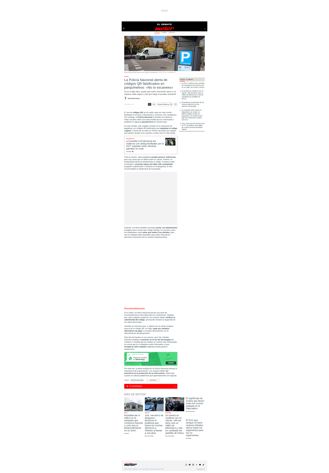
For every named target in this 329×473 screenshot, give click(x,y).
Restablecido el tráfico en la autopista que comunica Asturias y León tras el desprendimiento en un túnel (133, 423)
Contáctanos (135, 469)
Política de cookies (159, 469)
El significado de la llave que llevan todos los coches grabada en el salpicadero (195, 403)
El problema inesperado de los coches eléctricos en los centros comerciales (193, 104)
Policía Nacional (137, 380)
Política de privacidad (150, 469)
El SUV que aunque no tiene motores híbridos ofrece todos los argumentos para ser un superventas (194, 428)
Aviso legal (141, 469)
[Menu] (123, 25)
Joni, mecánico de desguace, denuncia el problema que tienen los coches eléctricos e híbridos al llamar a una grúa (154, 424)
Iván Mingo (128, 151)
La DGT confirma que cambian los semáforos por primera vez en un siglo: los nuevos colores (193, 85)
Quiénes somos (128, 469)
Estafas (153, 380)
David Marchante (134, 98)
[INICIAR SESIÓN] (205, 29)
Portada (157, 32)
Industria (172, 32)
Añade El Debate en (163, 104)
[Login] (205, 29)
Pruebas (164, 32)
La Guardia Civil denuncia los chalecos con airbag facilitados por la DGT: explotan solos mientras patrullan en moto (145, 145)
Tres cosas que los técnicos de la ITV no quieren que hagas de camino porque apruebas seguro (193, 126)
